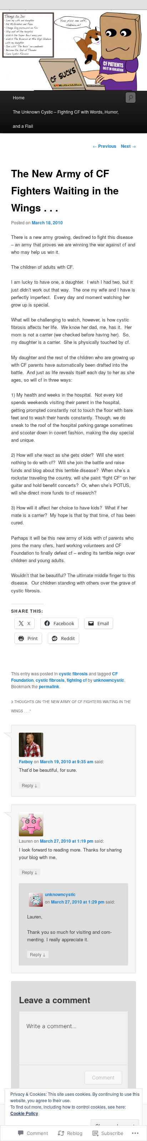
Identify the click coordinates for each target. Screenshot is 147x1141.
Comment (103, 1077)
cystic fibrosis (73, 673)
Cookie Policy (24, 1113)
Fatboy (26, 761)
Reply (29, 785)
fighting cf (77, 680)
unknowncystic (108, 680)
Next (128, 146)
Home (19, 97)
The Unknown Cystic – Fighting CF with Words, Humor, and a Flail (65, 119)
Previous (104, 146)
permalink (49, 686)
